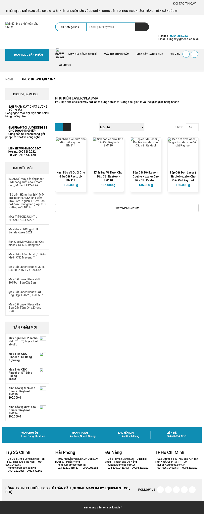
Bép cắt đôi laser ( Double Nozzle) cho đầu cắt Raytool (145, 176)
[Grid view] (59, 127)
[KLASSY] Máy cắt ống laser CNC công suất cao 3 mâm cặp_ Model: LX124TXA (26, 182)
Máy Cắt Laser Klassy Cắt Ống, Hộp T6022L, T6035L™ (26, 293)
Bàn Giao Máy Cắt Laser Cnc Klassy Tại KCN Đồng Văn (26, 243)
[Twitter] (168, 489)
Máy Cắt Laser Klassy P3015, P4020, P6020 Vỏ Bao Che (27, 268)
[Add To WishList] (186, 54)
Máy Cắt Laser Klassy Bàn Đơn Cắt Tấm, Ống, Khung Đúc (25, 307)
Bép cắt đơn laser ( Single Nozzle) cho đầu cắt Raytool (183, 176)
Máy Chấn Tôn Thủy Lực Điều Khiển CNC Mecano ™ (27, 256)
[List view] (67, 127)
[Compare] (194, 54)
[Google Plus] (192, 489)
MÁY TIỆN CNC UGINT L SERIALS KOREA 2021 (23, 218)
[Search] (142, 26)
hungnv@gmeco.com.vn (182, 39)
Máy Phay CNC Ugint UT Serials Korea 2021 (24, 231)
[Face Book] (160, 489)
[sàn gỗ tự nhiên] (176, 489)
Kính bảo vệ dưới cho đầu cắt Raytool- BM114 (71, 176)
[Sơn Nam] (184, 489)
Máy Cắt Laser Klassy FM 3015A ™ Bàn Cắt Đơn (24, 281)
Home (9, 79)
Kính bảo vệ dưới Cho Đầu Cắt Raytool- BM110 (108, 176)
